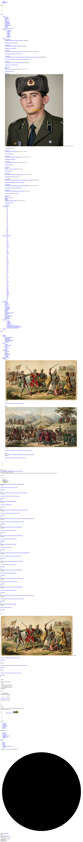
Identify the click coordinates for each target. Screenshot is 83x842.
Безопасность (7, 339)
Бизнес (6, 342)
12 (3, 698)
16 (9, 698)
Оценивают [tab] (5, 482)
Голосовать (3, 688)
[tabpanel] (41, 505)
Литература (7, 21)
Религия (6, 26)
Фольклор (7, 309)
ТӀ (7, 276)
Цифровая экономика (9, 340)
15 (7, 698)
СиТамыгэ (9, 322)
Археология (7, 24)
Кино (6, 196)
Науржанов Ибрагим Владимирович (10, 159)
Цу (7, 285)
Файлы (6, 198)
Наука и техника (6, 357)
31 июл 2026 (7, 161)
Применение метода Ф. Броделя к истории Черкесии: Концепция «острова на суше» (12, 521)
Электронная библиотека (7, 746)
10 (1, 698)
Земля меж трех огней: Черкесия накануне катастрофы (8, 564)
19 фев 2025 (7, 205)
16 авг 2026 (2, 523)
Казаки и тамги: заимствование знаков (6, 504)
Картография (7, 316)
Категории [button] (5, 350)
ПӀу (8, 272)
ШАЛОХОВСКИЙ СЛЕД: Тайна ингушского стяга (12, 176)
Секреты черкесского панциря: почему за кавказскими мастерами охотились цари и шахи (18, 59)
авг (5, 359)
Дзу (8, 246)
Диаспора (4, 29)
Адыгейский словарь (7, 235)
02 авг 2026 (7, 150)
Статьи (4, 16)
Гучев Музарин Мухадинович (9, 148)
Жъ (7, 251)
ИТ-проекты (7, 338)
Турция (8, 34)
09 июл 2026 (7, 50)
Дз (7, 245)
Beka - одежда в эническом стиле (13, 325)
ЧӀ (7, 289)
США (8, 32)
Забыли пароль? (7, 836)
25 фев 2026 (7, 61)
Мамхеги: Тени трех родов (9, 171)
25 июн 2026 (7, 173)
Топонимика (7, 318)
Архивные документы (9, 28)
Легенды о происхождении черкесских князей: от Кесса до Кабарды (14, 403)
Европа (6, 344)
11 (2, 698)
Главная (4, 335)
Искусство (7, 19)
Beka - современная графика (12, 327)
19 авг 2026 (2, 566)
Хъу (8, 282)
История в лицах (8, 25)
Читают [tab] (4, 479)
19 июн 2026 (7, 190)
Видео (6, 167)
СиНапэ (8, 321)
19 (3, 699)
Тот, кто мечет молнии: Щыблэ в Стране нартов (12, 193)
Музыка (6, 199)
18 (2, 699)
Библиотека (5, 301)
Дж (7, 244)
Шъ (8, 291)
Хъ (7, 281)
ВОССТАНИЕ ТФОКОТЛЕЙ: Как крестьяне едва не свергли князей (14, 182)
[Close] (0, 333)
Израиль (8, 33)
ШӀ (7, 293)
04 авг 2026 (7, 73)
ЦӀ (7, 286)
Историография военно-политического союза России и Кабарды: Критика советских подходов (18, 450)
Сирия (8, 35)
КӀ (7, 261)
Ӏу (7, 300)
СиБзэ (8, 320)
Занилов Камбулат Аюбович (9, 164)
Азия (6, 348)
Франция (9, 31)
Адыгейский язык (8, 315)
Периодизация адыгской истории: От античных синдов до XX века (10, 513)
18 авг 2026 (2, 498)
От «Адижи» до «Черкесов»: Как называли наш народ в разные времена (15, 457)
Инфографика (7, 39)
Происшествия (8, 354)
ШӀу (8, 294)
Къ (7, 259)
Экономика (7, 351)
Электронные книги (9, 197)
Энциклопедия (5, 206)
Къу (8, 260)
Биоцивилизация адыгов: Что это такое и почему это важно (9, 487)
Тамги (6, 314)
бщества (6, 355)
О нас (4, 3)
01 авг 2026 (7, 155)
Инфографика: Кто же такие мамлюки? (10, 48)
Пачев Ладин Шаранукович (9, 153)
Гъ (7, 241)
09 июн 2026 (7, 56)
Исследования (7, 341)
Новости (4, 328)
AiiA (8, 749)
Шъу (8, 292)
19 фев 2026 (7, 67)
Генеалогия (7, 313)
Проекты (4, 319)
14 (6, 698)
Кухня (6, 27)
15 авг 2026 (2, 489)
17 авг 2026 (2, 506)
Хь (7, 283)
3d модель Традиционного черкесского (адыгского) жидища (13, 53)
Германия (9, 30)
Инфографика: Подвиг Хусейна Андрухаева (11, 42)
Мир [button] (3, 343)
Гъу (8, 242)
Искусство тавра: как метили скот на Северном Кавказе (8, 590)
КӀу (8, 262)
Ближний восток (8, 345)
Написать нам (5, 2)
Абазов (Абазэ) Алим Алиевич (9, 71)
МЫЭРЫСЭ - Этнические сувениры (14, 326)
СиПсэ (8, 323)
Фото (6, 68)
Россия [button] (4, 336)
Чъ (7, 288)
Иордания (9, 36)
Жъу (8, 252)
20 (5, 699)
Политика (7, 353)
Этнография (7, 23)
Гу (7, 240)
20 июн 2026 (7, 184)
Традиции (5, 734)
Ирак (8, 37)
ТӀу (8, 277)
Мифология (7, 22)
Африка (6, 349)
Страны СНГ (7, 347)
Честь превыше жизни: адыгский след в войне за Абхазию (13, 187)
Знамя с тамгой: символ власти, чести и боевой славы (8, 530)
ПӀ (7, 271)
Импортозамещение (9, 337)
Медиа (4, 38)
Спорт (6, 352)
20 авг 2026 (2, 667)
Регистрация (5, 833)
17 (1, 699)
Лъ (7, 264)
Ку (7, 258)
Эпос (6, 20)
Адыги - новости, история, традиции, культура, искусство (11, 471)
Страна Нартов (10, 324)
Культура (6, 18)
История (6, 17)
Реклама (4, 1)
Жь (7, 253)
